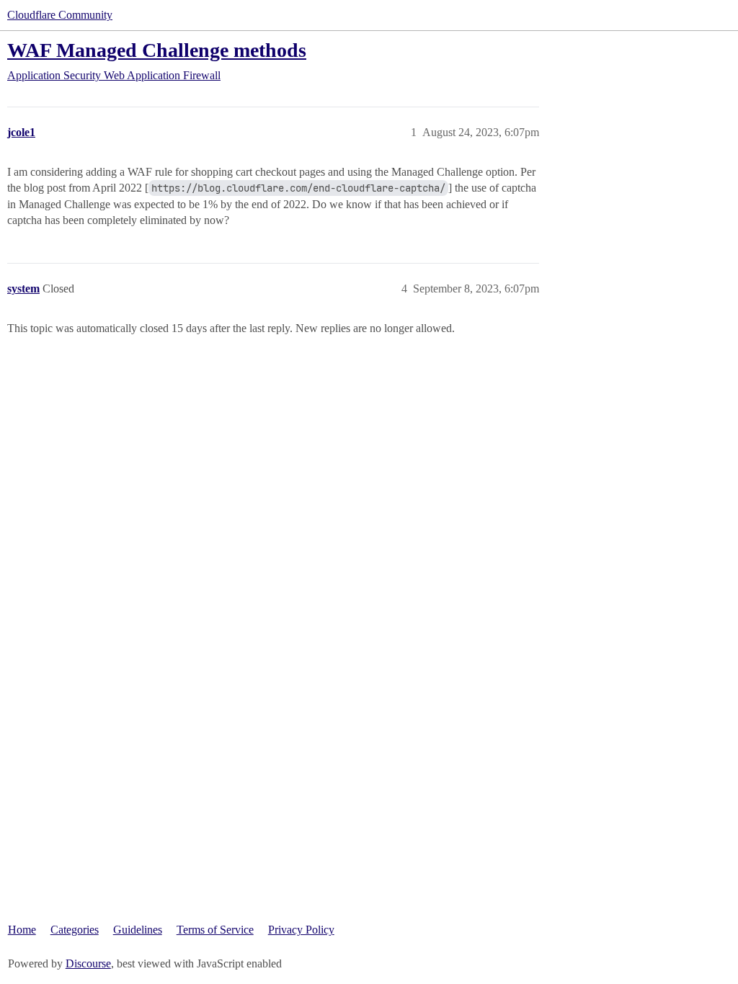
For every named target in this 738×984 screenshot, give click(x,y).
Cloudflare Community (59, 15)
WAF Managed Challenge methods (156, 50)
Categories (74, 929)
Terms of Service (215, 929)
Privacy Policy (301, 929)
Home (22, 929)
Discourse (88, 963)
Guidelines (137, 929)
